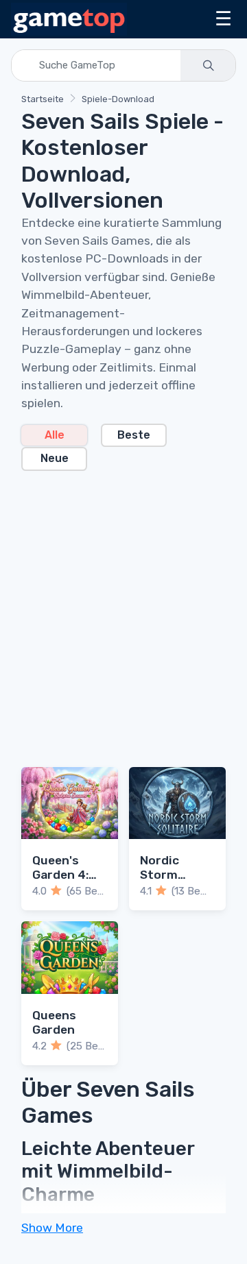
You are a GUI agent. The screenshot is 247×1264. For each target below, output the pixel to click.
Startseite (42, 99)
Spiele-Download (118, 99)
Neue (54, 458)
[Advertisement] (123, 610)
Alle (54, 434)
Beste (133, 434)
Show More (52, 1228)
